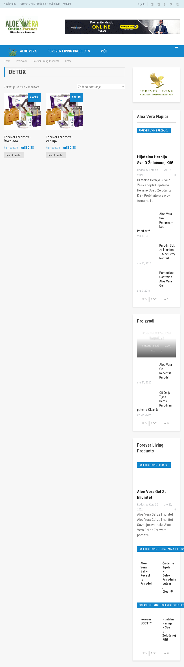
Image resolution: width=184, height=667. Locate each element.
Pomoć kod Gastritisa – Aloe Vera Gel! (167, 279)
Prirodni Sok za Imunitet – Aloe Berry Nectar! (167, 251)
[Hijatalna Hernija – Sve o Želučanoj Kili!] (156, 139)
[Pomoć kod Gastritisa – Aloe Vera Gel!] (146, 278)
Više (104, 51)
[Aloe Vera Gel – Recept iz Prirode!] (146, 370)
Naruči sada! (14, 155)
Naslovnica (10, 3)
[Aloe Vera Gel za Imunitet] (156, 473)
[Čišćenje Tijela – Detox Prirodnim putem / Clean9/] (146, 398)
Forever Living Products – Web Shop (39, 3)
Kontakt (67, 3)
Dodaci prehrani (149, 605)
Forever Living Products (69, 51)
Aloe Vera (28, 51)
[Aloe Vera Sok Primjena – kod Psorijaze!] (146, 219)
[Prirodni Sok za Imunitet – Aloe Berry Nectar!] (146, 250)
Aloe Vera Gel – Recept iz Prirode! (165, 371)
